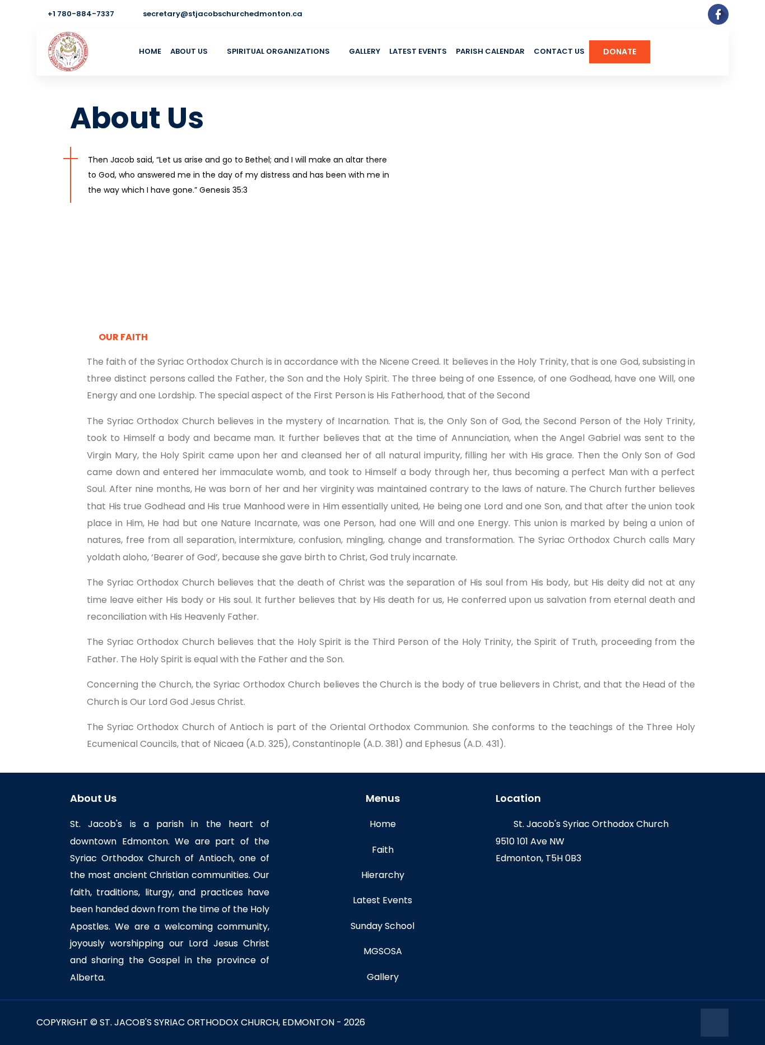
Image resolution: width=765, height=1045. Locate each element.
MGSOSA (382, 951)
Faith (383, 849)
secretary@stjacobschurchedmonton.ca (222, 13)
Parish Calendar (490, 51)
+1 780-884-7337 (81, 13)
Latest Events (418, 51)
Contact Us (559, 51)
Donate (619, 51)
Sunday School (382, 925)
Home (150, 51)
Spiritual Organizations (278, 51)
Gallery (364, 51)
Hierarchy (382, 874)
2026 (354, 1022)
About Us (189, 51)
